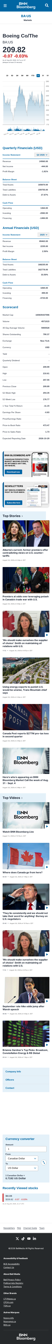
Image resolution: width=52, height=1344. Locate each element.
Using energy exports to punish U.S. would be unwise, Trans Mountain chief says (25, 689)
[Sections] (5, 6)
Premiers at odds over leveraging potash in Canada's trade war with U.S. (26, 598)
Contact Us (8, 1267)
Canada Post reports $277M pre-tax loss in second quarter (26, 735)
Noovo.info (8, 1318)
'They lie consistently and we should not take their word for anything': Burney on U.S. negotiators (25, 916)
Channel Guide (30, 1228)
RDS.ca (6, 1325)
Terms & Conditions (12, 1286)
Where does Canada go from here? (22, 872)
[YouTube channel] (29, 1238)
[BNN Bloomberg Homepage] (26, 5)
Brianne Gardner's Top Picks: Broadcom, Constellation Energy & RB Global (25, 1051)
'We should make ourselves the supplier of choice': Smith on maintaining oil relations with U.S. (25, 643)
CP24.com (8, 1302)
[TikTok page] (23, 1238)
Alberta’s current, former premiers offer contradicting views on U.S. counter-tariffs (25, 552)
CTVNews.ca (9, 1299)
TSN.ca (7, 1305)
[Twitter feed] (17, 1238)
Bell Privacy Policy (12, 1279)
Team (41, 1228)
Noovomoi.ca (9, 1321)
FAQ (19, 1228)
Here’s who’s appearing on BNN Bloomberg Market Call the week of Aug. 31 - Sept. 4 (26, 780)
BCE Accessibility (11, 1264)
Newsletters (9, 1228)
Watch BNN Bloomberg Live (18, 831)
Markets (28, 20)
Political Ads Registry (13, 1283)
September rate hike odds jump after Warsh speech (23, 1008)
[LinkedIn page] (34, 1238)
